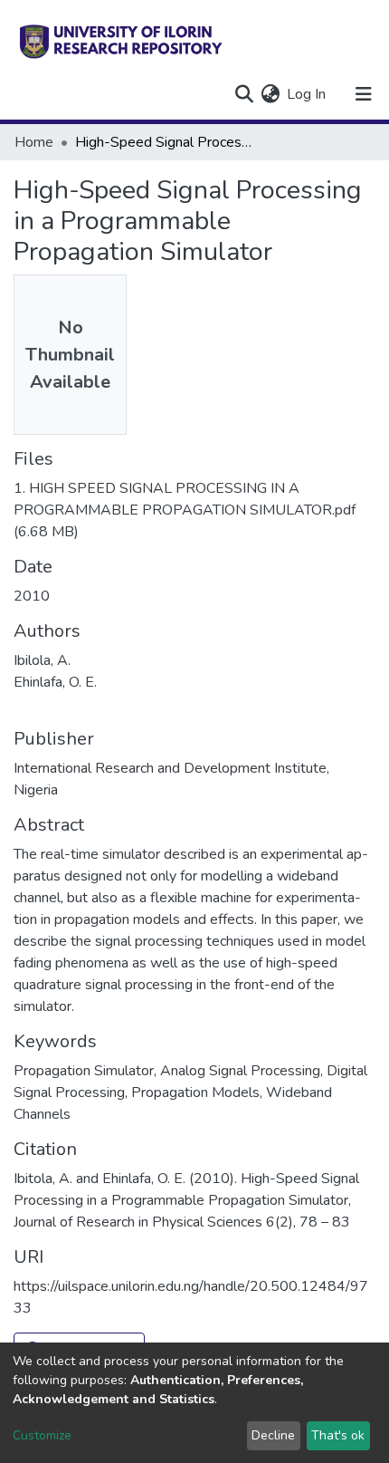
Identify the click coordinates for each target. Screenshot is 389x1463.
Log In (307, 94)
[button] (270, 94)
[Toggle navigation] (363, 94)
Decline (273, 1435)
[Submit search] (243, 94)
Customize (42, 1435)
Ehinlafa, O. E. (55, 682)
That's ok (338, 1435)
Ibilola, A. (42, 660)
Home (33, 142)
